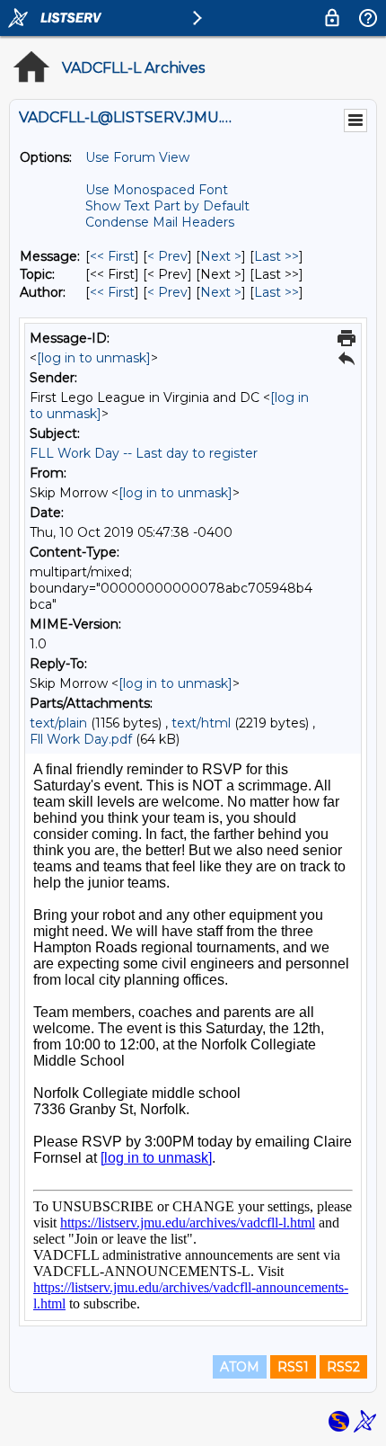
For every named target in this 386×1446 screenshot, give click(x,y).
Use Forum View (137, 157)
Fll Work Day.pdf (81, 739)
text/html (201, 723)
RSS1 (293, 1367)
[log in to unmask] (94, 358)
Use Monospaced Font (156, 190)
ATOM (239, 1367)
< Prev (167, 256)
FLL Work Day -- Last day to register (144, 453)
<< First (112, 256)
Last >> (276, 256)
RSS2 (343, 1367)
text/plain (58, 723)
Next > (220, 256)
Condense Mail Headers (159, 222)
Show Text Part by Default (167, 206)
